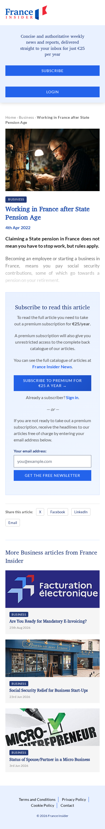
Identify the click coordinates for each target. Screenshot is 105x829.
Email (12, 523)
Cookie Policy (42, 805)
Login (52, 92)
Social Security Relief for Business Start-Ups (48, 690)
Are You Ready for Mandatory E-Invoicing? (48, 621)
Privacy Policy (74, 799)
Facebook (57, 512)
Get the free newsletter (52, 475)
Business (26, 117)
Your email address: (30, 451)
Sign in (72, 397)
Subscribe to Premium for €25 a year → (52, 383)
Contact (67, 805)
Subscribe (52, 70)
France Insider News (52, 366)
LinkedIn (81, 512)
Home (10, 117)
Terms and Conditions (37, 799)
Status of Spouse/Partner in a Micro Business (49, 759)
